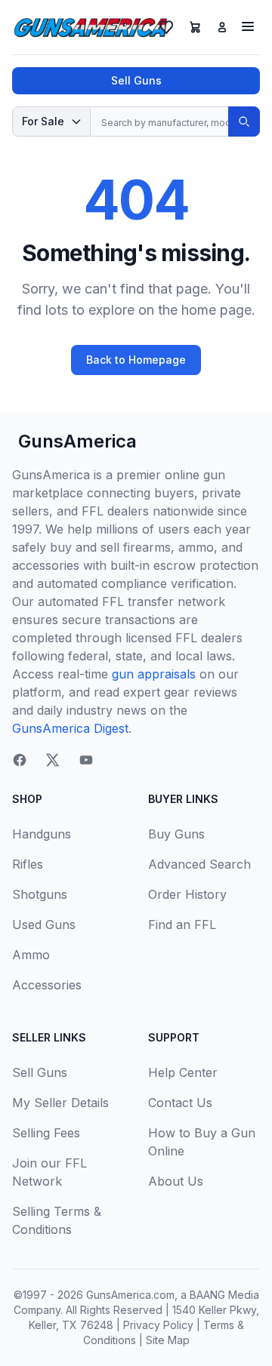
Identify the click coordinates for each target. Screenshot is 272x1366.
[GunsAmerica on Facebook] (19, 760)
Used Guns (44, 924)
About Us (175, 1181)
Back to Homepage (136, 359)
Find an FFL (182, 924)
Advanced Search (199, 864)
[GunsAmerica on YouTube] (86, 760)
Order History (187, 894)
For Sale (43, 121)
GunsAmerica (77, 441)
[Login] (222, 27)
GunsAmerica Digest (70, 728)
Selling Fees (46, 1132)
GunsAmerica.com (130, 1294)
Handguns (41, 833)
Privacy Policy (158, 1324)
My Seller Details (60, 1102)
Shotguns (39, 894)
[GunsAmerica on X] (52, 760)
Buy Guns (176, 833)
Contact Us (180, 1102)
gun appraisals (154, 673)
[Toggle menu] (248, 26)
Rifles (27, 864)
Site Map (168, 1340)
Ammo (31, 954)
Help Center (183, 1072)
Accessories (47, 984)
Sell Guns (136, 80)
